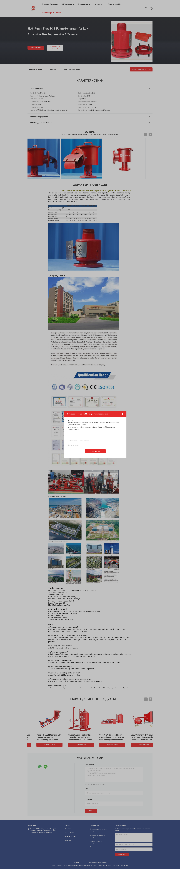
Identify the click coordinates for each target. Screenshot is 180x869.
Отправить (95, 451)
